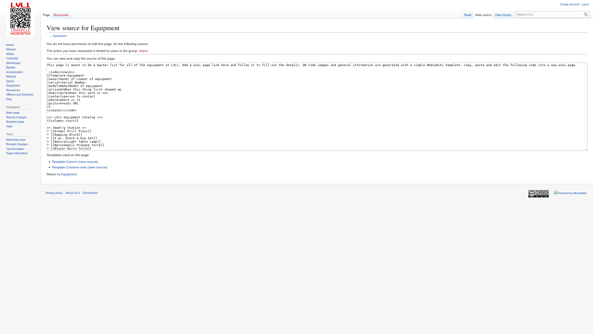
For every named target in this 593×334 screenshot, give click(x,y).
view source (88, 162)
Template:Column (64, 162)
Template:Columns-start (69, 167)
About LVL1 (73, 193)
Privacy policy (54, 193)
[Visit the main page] (20, 18)
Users (143, 51)
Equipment (59, 35)
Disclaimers (90, 193)
